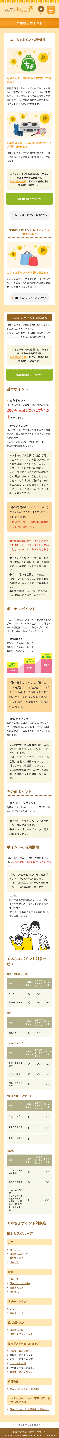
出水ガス (14, 1262)
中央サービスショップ (21, 1350)
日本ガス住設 (16, 1329)
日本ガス (14, 1249)
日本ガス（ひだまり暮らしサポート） (29, 1409)
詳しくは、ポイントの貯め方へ (31, 215)
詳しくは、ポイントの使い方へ (31, 298)
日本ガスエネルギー (20, 1253)
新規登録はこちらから (29, 199)
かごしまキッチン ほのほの (24, 1388)
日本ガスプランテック (21, 1334)
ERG (12, 1308)
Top (52, 1432)
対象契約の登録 (18, 181)
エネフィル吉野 (18, 1363)
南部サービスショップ (21, 1371)
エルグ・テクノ (18, 1312)
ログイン (41, 13)
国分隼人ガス (16, 1258)
